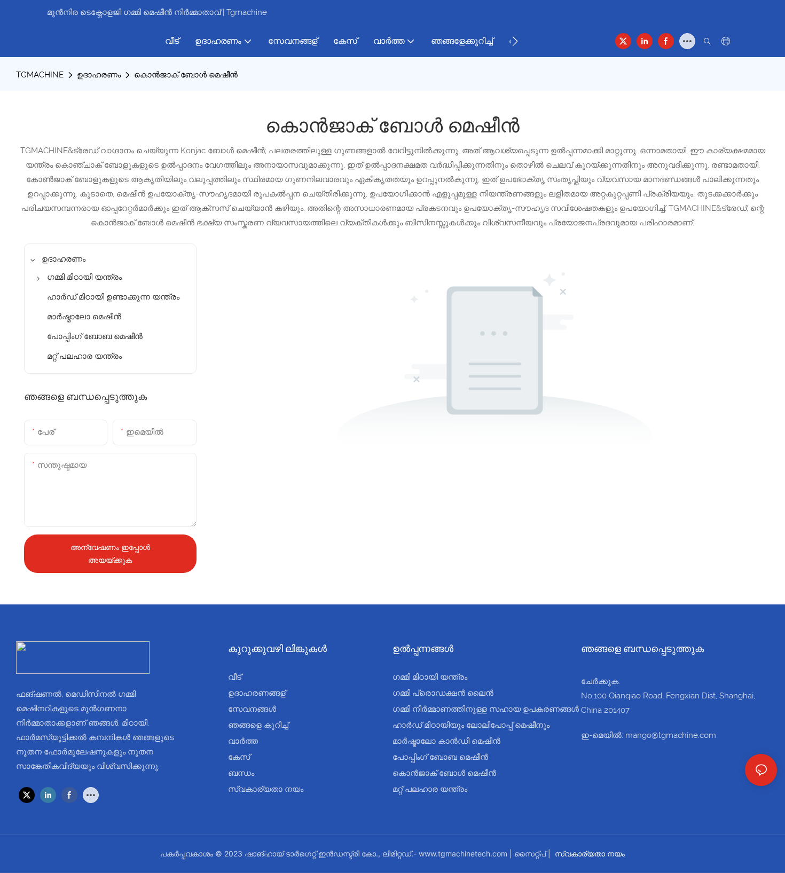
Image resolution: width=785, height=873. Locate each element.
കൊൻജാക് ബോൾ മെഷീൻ (186, 75)
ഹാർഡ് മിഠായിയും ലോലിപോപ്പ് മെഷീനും (471, 725)
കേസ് (239, 757)
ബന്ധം (241, 773)
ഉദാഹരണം (99, 75)
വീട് (234, 677)
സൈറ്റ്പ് (531, 853)
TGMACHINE (40, 75)
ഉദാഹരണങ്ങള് (257, 693)
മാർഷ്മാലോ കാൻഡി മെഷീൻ (446, 741)
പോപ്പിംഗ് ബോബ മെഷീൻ (440, 757)
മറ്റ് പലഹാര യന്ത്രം (429, 789)
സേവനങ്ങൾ (252, 709)
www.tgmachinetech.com (464, 853)
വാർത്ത (243, 741)
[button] (515, 41)
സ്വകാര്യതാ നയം (265, 789)
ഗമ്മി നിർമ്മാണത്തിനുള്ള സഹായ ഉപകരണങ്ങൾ (485, 709)
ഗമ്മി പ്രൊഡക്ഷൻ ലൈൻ (442, 693)
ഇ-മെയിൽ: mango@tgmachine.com (648, 735)
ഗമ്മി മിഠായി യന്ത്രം (429, 677)
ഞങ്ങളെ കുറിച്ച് (258, 725)
